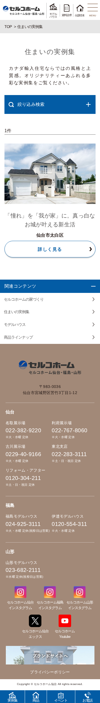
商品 (35, 700)
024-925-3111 (23, 524)
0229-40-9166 (23, 454)
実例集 (13, 700)
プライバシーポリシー (50, 672)
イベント (61, 700)
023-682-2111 (23, 570)
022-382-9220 (23, 430)
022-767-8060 (69, 430)
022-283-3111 (69, 454)
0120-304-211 (23, 478)
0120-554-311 (69, 524)
